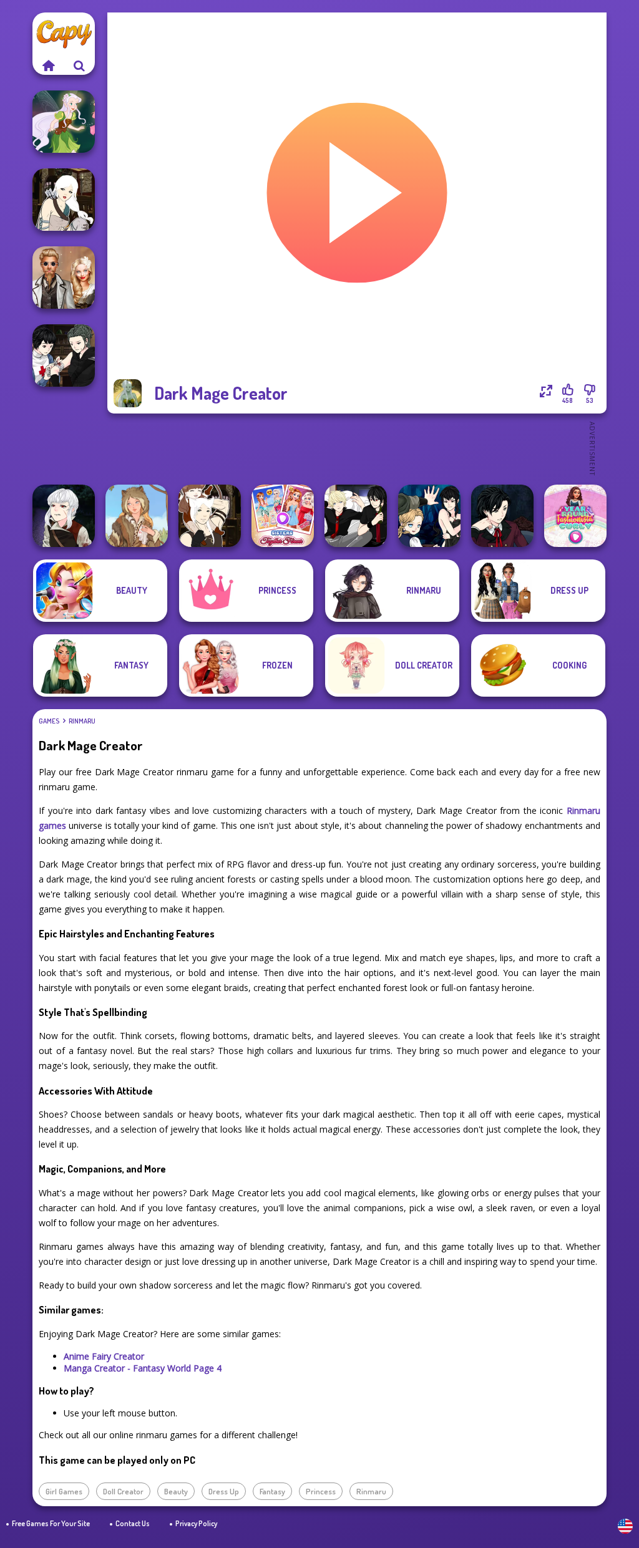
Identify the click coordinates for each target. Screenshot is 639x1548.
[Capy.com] (48, 65)
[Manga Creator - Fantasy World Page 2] (209, 516)
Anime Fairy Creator (104, 1356)
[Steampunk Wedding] (63, 277)
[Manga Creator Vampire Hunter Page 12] (429, 516)
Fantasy (272, 1491)
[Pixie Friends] (63, 121)
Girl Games (64, 1491)
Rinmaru (82, 721)
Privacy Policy (196, 1523)
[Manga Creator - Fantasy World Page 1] (63, 199)
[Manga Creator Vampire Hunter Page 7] (63, 355)
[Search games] (79, 65)
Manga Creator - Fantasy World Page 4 (143, 1368)
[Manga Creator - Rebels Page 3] (355, 516)
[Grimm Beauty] (136, 516)
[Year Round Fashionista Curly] (575, 516)
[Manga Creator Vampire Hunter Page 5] (63, 516)
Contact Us (132, 1523)
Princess (321, 1491)
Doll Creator (123, 1491)
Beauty (176, 1491)
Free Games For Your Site (51, 1523)
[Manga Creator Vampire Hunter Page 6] (502, 516)
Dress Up (223, 1491)
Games (49, 721)
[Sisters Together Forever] (282, 516)
